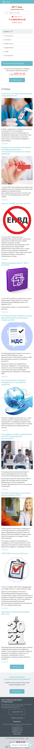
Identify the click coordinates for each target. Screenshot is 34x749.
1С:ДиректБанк (8, 48)
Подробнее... (5, 143)
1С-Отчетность (8, 36)
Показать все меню (17, 718)
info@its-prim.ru (17, 732)
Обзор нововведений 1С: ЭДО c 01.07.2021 (15, 264)
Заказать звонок (17, 22)
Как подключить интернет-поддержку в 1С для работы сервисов (13, 382)
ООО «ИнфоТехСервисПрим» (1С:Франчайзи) (11, 701)
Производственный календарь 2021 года (15, 613)
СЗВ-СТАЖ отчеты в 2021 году (14, 553)
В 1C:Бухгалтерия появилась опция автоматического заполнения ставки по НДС (16, 318)
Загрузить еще (17, 667)
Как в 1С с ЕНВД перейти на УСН (15, 203)
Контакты (17, 721)
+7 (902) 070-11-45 (17, 728)
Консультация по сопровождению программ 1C (17, 678)
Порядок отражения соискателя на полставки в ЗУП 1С (15, 494)
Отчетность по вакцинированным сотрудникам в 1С (16, 94)
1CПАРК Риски (8, 44)
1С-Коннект (7, 40)
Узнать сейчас (16, 691)
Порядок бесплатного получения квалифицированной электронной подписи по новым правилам (16, 150)
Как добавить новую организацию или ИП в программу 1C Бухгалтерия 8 (16, 436)
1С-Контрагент (8, 55)
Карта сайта (17, 734)
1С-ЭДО (5, 52)
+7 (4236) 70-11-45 (17, 730)
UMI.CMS (27, 747)
